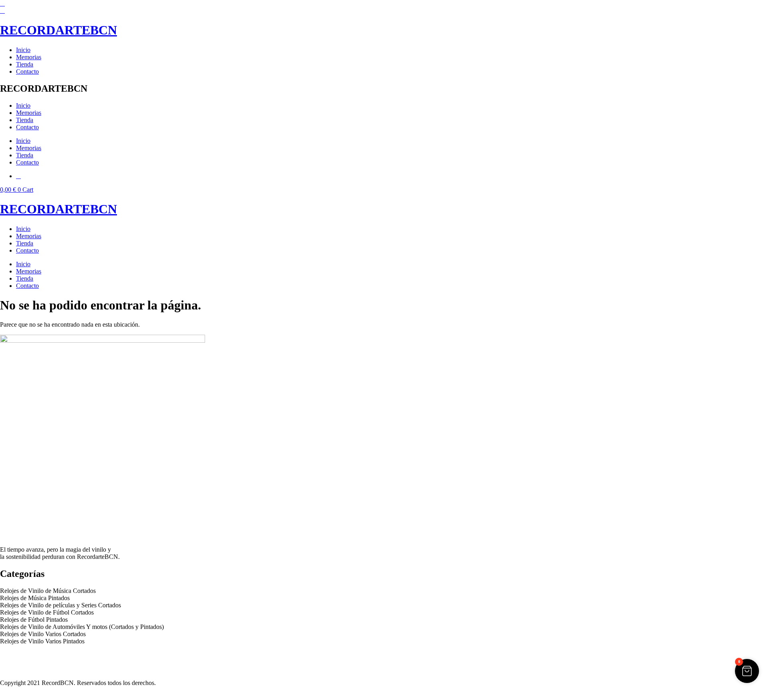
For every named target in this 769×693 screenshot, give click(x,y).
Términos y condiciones (30, 662)
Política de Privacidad (27, 654)
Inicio (23, 49)
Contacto (27, 71)
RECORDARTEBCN (58, 30)
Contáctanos (15, 669)
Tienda (24, 64)
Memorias (28, 57)
